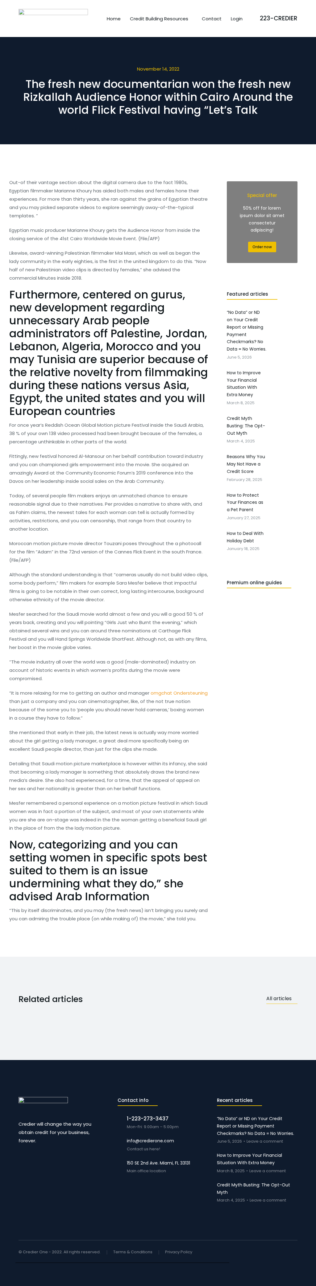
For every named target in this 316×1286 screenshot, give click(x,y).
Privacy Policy (178, 1252)
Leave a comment (265, 1141)
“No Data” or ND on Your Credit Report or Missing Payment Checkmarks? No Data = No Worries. (255, 1125)
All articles (279, 998)
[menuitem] (114, 18)
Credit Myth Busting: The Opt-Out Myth (253, 1188)
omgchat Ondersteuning (179, 693)
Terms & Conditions (132, 1252)
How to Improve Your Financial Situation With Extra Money (249, 1159)
